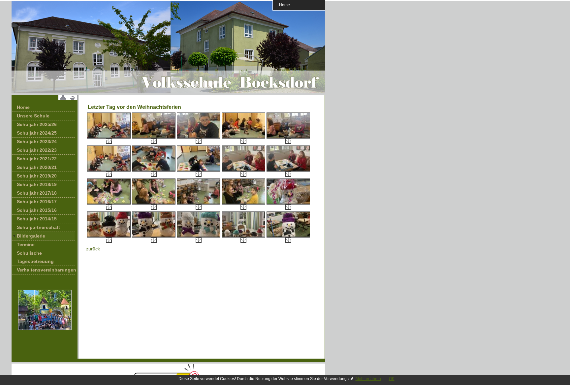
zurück (93, 248)
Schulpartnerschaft (38, 227)
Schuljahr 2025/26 (37, 124)
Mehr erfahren (368, 378)
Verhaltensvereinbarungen (46, 270)
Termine (26, 244)
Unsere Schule (33, 115)
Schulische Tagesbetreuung (35, 257)
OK (392, 378)
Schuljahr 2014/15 (37, 218)
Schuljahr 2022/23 (37, 150)
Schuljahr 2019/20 (37, 175)
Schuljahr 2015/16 (37, 210)
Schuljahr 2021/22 (37, 158)
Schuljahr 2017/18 (37, 193)
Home (284, 5)
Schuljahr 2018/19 (37, 184)
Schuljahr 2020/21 (37, 167)
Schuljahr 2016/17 (37, 201)
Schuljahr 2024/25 (37, 133)
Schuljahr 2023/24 (37, 141)
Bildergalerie (31, 236)
